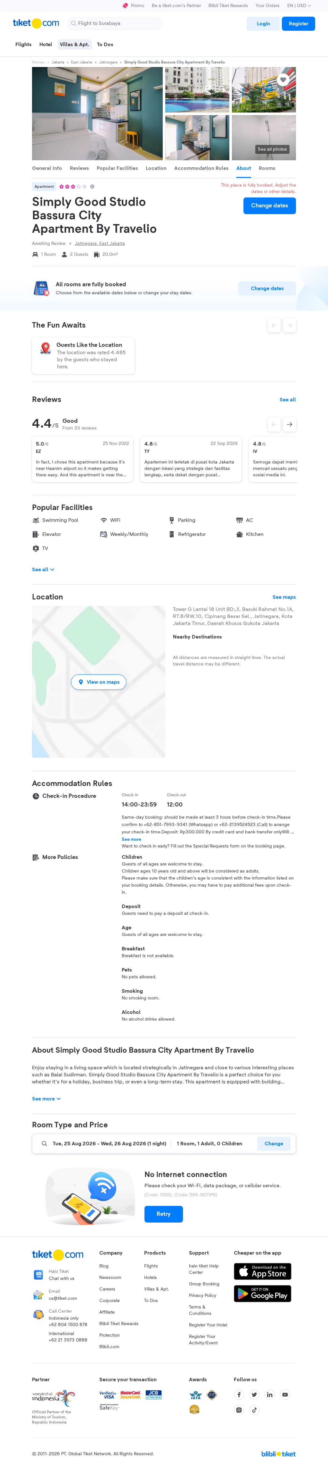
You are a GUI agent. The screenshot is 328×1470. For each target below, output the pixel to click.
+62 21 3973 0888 (68, 1340)
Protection (109, 1335)
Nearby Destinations (197, 637)
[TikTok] (254, 1410)
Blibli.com (109, 1347)
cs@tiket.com (63, 1298)
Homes (38, 62)
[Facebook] (239, 1395)
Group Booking (204, 1284)
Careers (107, 1289)
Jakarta (58, 62)
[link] (263, 24)
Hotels (150, 1278)
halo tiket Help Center (204, 1269)
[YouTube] (285, 1395)
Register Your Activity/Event (203, 1340)
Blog (104, 1266)
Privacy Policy (202, 1296)
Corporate (109, 1301)
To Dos (151, 1301)
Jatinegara (108, 62)
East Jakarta (81, 62)
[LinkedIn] (270, 1395)
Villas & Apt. (156, 1289)
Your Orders (268, 6)
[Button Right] (289, 424)
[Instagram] (239, 1410)
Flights (151, 1266)
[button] (98, 682)
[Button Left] (274, 424)
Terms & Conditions (200, 1310)
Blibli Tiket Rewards (228, 6)
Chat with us (62, 1279)
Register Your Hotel (208, 1325)
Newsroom (110, 1278)
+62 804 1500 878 (68, 1325)
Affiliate (107, 1312)
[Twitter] (254, 1395)
